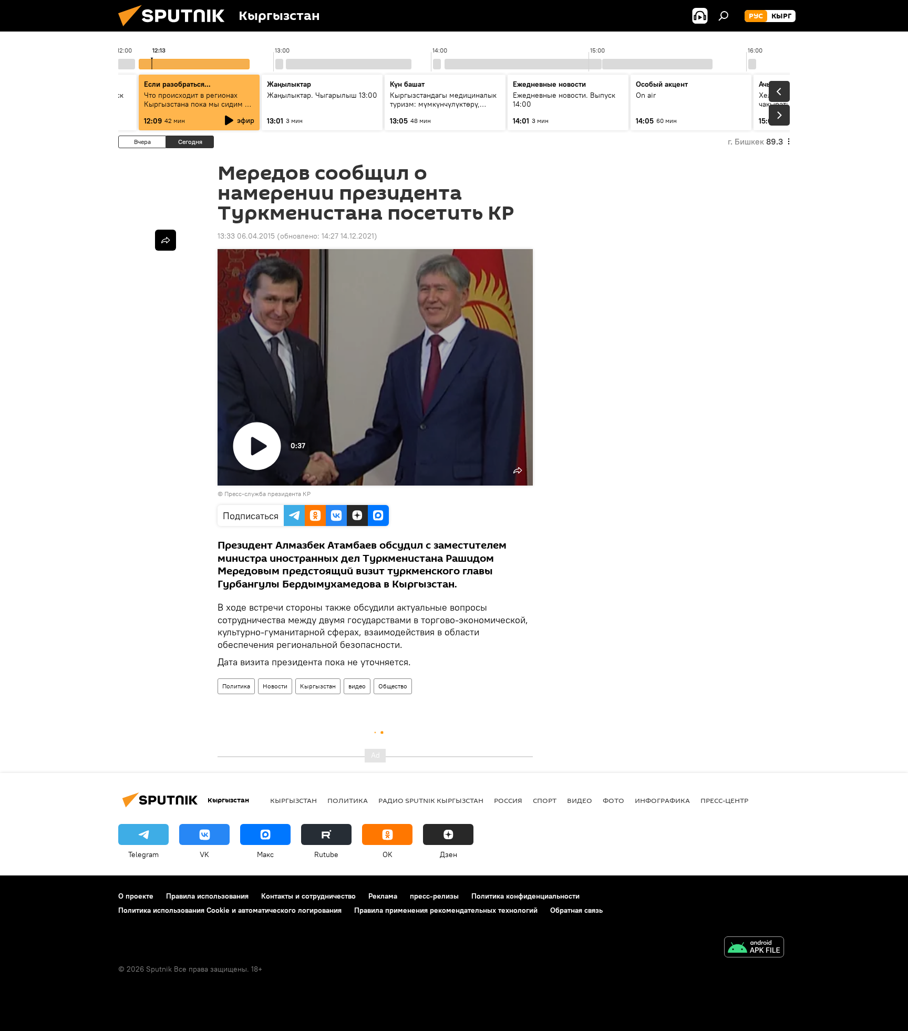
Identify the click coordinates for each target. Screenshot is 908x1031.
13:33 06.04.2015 (246, 236)
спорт (544, 800)
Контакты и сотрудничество (308, 896)
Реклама (382, 896)
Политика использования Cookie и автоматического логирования (230, 910)
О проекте (135, 896)
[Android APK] (754, 948)
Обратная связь (576, 910)
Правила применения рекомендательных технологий (446, 910)
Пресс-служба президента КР (267, 494)
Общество (392, 686)
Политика (236, 686)
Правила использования (207, 896)
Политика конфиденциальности (525, 896)
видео (357, 686)
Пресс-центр (724, 800)
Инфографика (662, 800)
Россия (508, 800)
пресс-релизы (434, 896)
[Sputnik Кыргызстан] (175, 29)
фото (613, 800)
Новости (275, 686)
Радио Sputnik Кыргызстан (430, 800)
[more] (165, 240)
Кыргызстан (318, 686)
